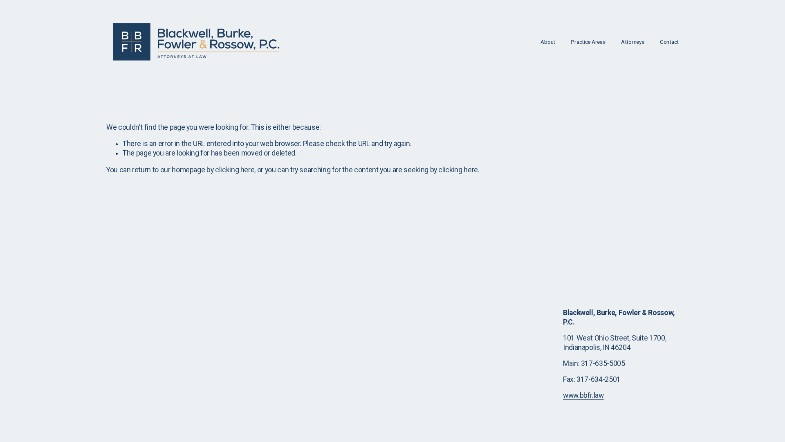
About (548, 41)
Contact (669, 41)
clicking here (234, 170)
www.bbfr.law (583, 395)
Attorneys (632, 41)
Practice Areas (588, 41)
